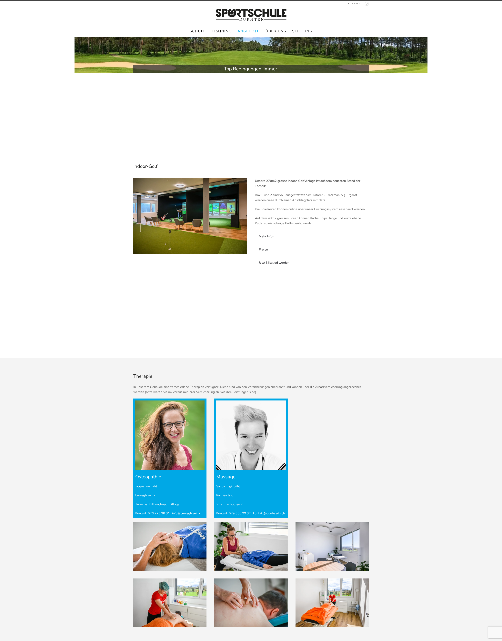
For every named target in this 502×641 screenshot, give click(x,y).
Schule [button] (198, 31)
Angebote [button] (248, 31)
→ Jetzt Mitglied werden (272, 263)
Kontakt (354, 3)
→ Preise (261, 249)
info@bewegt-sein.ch (187, 513)
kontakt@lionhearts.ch (269, 513)
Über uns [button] (276, 31)
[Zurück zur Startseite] (251, 15)
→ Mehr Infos (264, 236)
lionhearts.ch (225, 495)
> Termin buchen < (229, 504)
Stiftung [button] (302, 31)
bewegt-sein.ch (146, 495)
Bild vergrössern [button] (169, 546)
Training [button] (222, 31)
